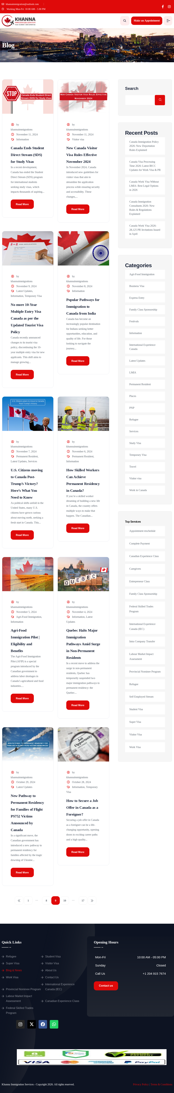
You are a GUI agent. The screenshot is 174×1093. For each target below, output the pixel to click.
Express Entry (136, 297)
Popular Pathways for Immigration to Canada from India (82, 306)
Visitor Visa (135, 734)
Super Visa (135, 721)
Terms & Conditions (161, 1084)
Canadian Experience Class (144, 556)
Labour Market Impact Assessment (19, 998)
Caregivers (135, 568)
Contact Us (52, 977)
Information (22, 139)
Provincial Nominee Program (145, 671)
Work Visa (135, 747)
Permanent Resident (27, 456)
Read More (22, 204)
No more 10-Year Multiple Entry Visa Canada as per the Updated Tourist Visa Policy (27, 318)
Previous (19, 900)
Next (92, 900)
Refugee (133, 419)
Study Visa (135, 443)
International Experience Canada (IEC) (60, 987)
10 (64, 900)
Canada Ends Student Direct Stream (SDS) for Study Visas (27, 155)
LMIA (132, 372)
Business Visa (136, 286)
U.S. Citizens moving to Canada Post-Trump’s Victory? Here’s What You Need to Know (26, 483)
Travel (132, 466)
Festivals (134, 321)
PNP (131, 407)
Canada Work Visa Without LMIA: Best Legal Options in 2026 (144, 185)
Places (132, 396)
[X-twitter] (31, 1024)
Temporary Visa (33, 295)
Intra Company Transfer (142, 641)
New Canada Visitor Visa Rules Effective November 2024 (81, 155)
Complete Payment (139, 543)
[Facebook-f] (163, 7)
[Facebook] (43, 1024)
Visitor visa (78, 139)
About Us (50, 970)
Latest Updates (24, 291)
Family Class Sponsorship (143, 309)
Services (32, 461)
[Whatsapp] (54, 1024)
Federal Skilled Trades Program (19, 1010)
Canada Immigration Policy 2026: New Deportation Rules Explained (144, 145)
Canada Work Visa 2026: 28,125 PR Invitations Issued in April (144, 229)
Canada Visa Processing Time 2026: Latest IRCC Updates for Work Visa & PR (145, 165)
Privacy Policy (141, 1084)
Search (131, 88)
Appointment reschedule (142, 530)
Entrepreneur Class (139, 581)
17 (83, 900)
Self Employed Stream (141, 696)
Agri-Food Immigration (28, 616)
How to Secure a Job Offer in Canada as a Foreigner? (82, 807)
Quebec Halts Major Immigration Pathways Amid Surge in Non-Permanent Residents (83, 644)
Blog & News (14, 970)
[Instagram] (169, 7)
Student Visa (136, 709)
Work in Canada (138, 490)
